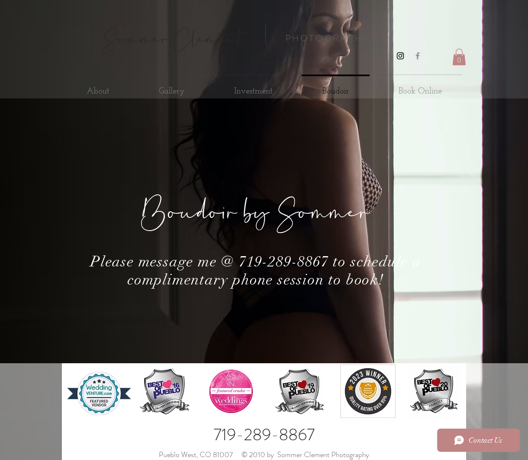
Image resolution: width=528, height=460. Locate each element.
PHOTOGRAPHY (327, 38)
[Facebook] (417, 56)
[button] (459, 57)
